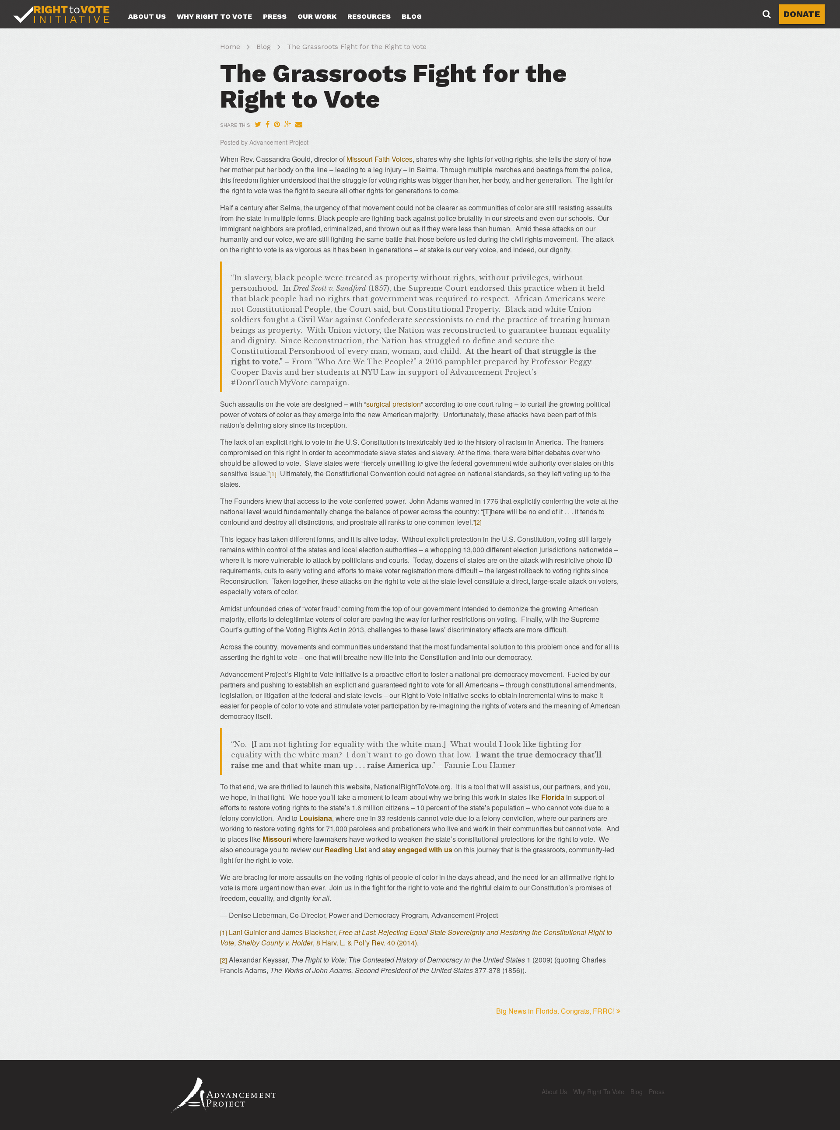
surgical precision (393, 404)
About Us (147, 16)
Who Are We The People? (365, 361)
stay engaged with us (417, 849)
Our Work (317, 16)
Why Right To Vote (214, 16)
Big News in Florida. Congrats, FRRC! (555, 1011)
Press (275, 16)
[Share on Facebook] (267, 124)
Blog (412, 16)
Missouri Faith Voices (379, 159)
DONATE (802, 14)
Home (230, 46)
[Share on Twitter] (257, 124)
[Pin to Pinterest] (277, 124)
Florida (552, 797)
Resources (369, 16)
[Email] (299, 124)
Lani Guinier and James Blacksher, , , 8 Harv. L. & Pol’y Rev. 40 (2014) (416, 937)
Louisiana (315, 818)
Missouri (276, 839)
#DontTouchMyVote (269, 382)
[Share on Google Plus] (287, 124)
